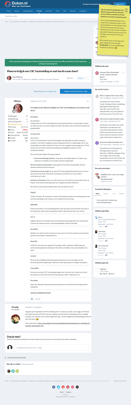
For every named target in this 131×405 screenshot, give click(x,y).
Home (9, 11)
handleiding (104, 45)
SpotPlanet (107, 144)
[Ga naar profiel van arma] (13, 371)
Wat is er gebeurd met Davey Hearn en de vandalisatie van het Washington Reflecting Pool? (112, 96)
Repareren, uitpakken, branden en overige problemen (41, 79)
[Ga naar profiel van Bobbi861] (98, 177)
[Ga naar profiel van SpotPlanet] (97, 143)
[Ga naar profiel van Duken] (15, 319)
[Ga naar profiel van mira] (97, 73)
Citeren (37, 299)
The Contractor (103, 246)
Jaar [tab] (114, 193)
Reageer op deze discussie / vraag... (30, 348)
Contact (68, 392)
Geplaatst (38, 101)
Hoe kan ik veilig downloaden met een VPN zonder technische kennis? (112, 142)
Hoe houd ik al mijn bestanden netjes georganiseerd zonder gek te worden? (112, 119)
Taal (61, 392)
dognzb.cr (103, 269)
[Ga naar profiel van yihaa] (97, 119)
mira (105, 79)
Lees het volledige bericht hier (40, 293)
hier (67, 339)
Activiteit (49, 11)
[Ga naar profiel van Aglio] (9, 371)
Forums (39, 11)
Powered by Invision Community (65, 397)
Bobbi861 (104, 174)
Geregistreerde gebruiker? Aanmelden (97, 4)
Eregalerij (83, 11)
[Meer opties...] (88, 101)
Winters (19, 77)
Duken (104, 234)
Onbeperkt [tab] (122, 193)
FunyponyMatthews (109, 219)
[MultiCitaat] (31, 299)
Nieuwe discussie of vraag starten (45, 91)
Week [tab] (97, 193)
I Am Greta (101, 231)
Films (57, 11)
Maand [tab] (106, 193)
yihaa (105, 121)
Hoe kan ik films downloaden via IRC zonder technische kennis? (109, 74)
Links (64, 11)
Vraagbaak (107, 98)
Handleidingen (28, 11)
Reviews (73, 11)
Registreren (120, 4)
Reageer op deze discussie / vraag (75, 91)
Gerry (100, 217)
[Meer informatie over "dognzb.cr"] (97, 270)
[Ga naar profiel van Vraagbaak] (97, 96)
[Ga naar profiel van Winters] (9, 78)
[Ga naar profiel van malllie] (17, 371)
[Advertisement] (42, 42)
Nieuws (16, 11)
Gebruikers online (11, 16)
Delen (70, 78)
